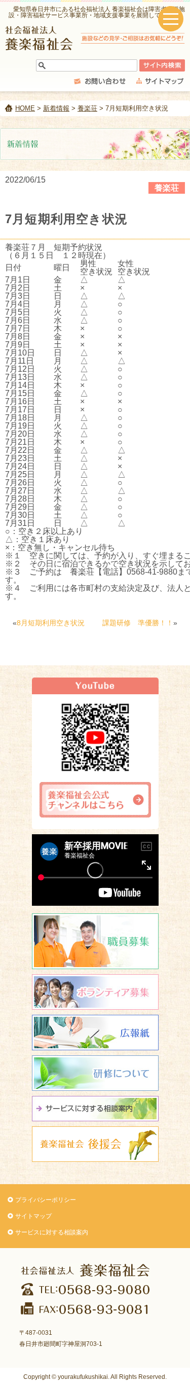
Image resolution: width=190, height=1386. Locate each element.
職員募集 (95, 941)
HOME (25, 108)
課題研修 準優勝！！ (137, 623)
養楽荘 (87, 108)
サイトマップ (33, 1216)
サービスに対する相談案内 (51, 1232)
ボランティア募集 (95, 992)
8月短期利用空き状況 (51, 623)
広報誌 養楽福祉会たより (95, 1032)
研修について (95, 1073)
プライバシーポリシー (45, 1199)
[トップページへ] (95, 47)
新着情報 (56, 108)
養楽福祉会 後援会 (95, 1144)
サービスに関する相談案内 (95, 1108)
